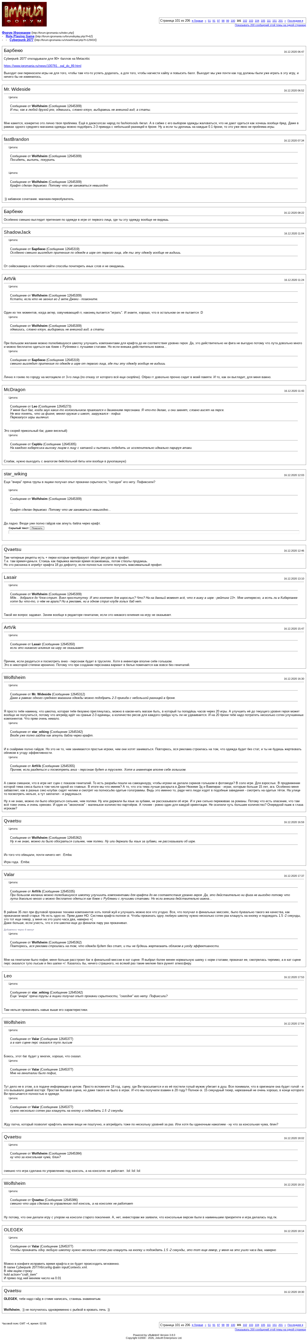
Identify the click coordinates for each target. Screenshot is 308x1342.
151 (274, 20)
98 (223, 20)
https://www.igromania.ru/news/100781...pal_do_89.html (42, 66)
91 (213, 20)
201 (280, 20)
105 (263, 20)
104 (257, 20)
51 (209, 20)
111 (269, 20)
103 (251, 20)
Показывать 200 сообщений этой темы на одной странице (270, 25)
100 (233, 20)
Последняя (295, 20)
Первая (197, 20)
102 (245, 20)
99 (227, 20)
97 (218, 20)
